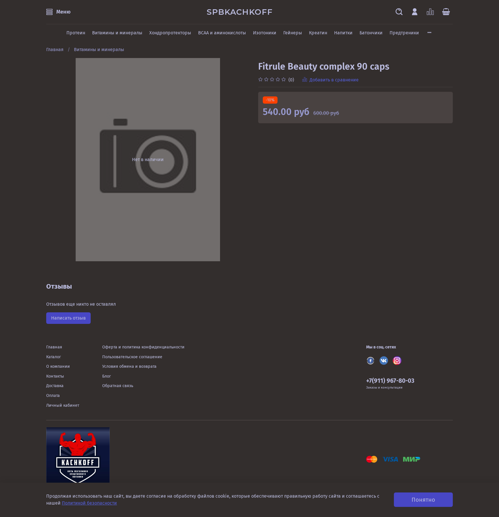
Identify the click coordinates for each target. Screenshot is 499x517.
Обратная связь (117, 385)
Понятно (423, 499)
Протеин (75, 33)
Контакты (55, 376)
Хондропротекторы (170, 33)
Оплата (53, 395)
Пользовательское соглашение (132, 356)
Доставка (55, 385)
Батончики (371, 33)
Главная (55, 49)
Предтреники (404, 33)
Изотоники (264, 33)
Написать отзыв (68, 318)
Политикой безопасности (89, 503)
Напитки (343, 33)
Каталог (53, 356)
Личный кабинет (62, 405)
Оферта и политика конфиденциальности (143, 347)
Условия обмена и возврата (129, 366)
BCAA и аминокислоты (222, 33)
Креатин (318, 33)
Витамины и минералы (117, 33)
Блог (106, 376)
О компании (58, 366)
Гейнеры (292, 33)
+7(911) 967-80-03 (390, 381)
